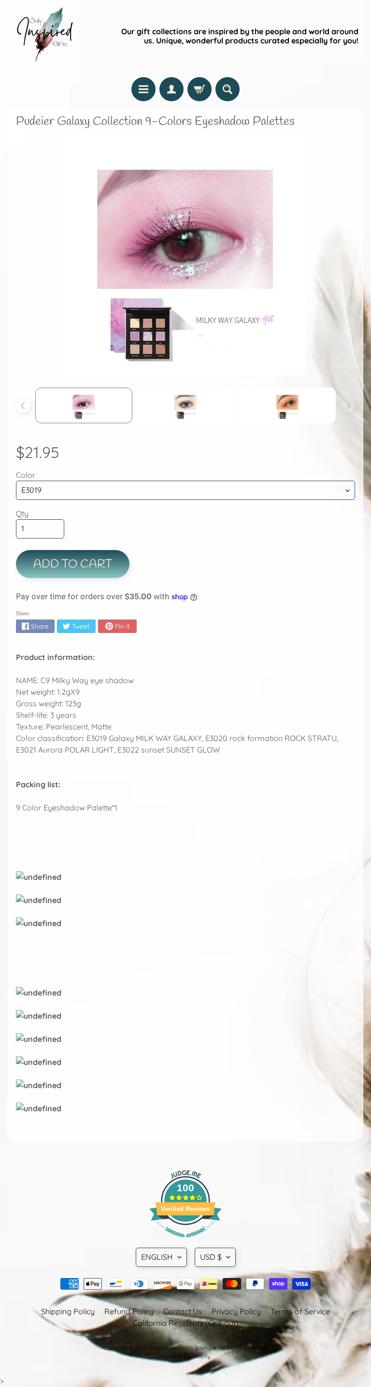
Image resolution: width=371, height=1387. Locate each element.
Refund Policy (129, 1311)
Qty (22, 513)
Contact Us (182, 1311)
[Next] (348, 405)
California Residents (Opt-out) (186, 1323)
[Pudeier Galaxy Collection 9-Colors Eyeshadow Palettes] (83, 405)
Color (25, 475)
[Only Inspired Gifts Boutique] (44, 36)
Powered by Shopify (185, 1356)
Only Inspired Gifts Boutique (182, 1348)
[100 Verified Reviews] (185, 1242)
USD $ (211, 1257)
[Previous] (23, 405)
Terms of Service (300, 1311)
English (157, 1257)
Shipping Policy (68, 1311)
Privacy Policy (236, 1311)
